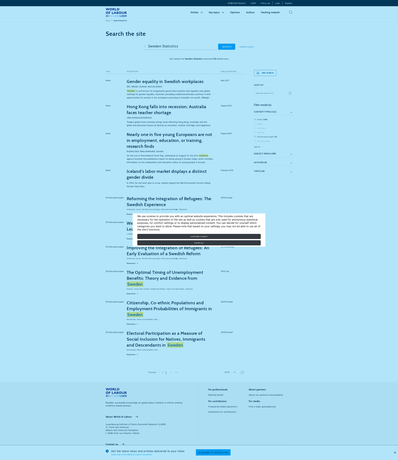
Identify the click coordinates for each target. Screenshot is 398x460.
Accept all (199, 243)
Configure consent (199, 236)
